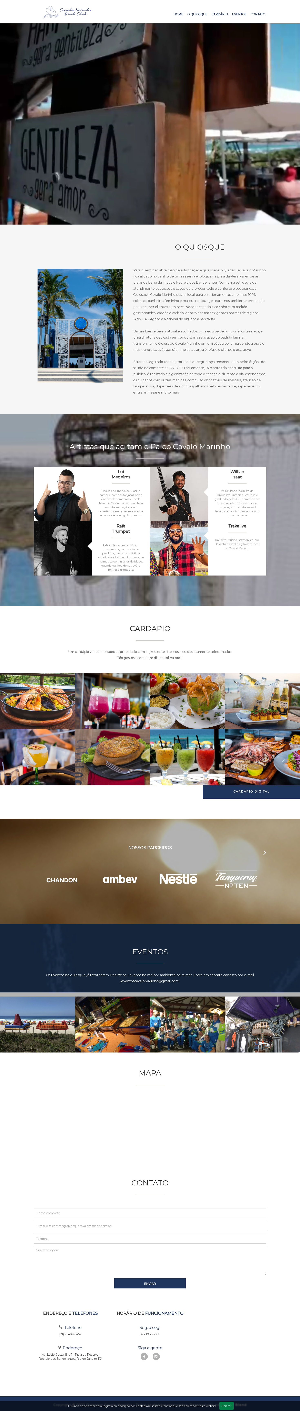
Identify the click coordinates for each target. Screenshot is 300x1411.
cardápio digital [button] (251, 791)
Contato (258, 14)
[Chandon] (112, 701)
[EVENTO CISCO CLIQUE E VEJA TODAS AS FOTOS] (112, 1025)
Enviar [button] (150, 1284)
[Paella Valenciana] (37, 701)
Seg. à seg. (149, 1327)
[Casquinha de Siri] (112, 757)
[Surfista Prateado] (187, 701)
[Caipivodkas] (187, 757)
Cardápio (219, 14)
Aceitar (226, 1406)
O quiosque (197, 14)
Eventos (239, 14)
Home (178, 14)
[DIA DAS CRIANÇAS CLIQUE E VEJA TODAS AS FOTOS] (37, 1025)
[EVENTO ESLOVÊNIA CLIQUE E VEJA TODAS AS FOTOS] (187, 1025)
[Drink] (37, 757)
